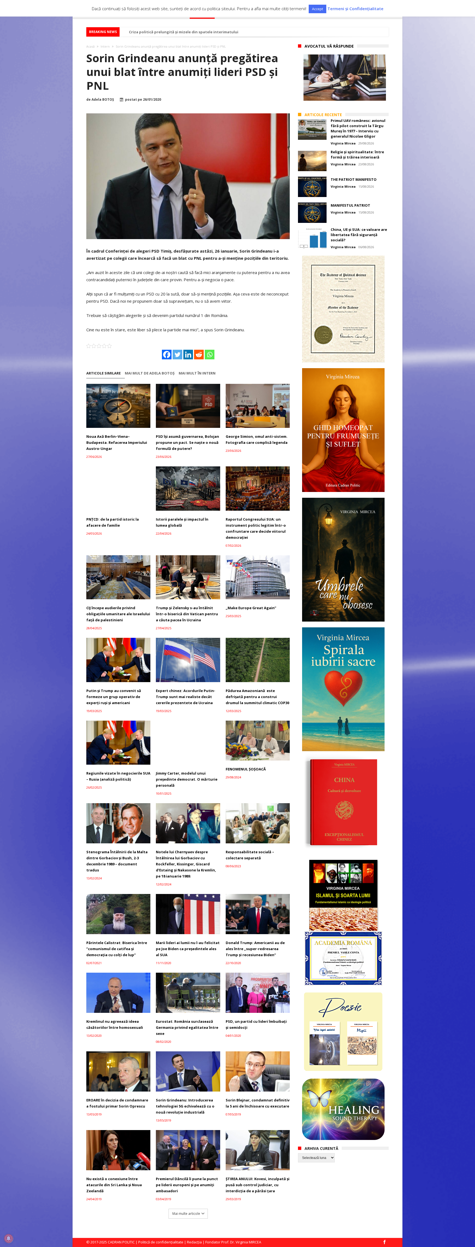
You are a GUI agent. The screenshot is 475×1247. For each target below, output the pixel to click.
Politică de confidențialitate (160, 1242)
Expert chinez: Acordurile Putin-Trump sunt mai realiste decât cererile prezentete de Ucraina (185, 696)
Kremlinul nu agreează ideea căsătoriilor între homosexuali (114, 1024)
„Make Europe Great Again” (251, 607)
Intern (105, 46)
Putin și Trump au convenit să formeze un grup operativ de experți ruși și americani (113, 696)
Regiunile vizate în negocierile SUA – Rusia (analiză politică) (118, 776)
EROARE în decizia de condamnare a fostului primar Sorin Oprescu (117, 1103)
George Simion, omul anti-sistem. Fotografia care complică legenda (257, 439)
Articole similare (103, 373)
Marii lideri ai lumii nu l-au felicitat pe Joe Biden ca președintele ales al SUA (188, 948)
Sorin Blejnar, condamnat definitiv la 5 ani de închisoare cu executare (257, 1103)
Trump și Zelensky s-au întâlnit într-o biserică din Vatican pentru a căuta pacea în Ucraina (187, 613)
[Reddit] (199, 354)
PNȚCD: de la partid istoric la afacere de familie (112, 522)
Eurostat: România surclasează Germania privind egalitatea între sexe (187, 1027)
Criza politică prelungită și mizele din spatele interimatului (183, 31)
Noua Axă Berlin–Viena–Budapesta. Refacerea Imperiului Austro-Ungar (116, 442)
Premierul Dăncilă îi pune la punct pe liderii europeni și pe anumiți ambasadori (187, 1184)
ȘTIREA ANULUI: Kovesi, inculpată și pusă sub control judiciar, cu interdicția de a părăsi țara (257, 1184)
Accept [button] (317, 8)
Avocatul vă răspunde (329, 46)
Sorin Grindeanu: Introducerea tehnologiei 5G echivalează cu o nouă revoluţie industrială (185, 1106)
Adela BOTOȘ (103, 99)
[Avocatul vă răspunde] (344, 77)
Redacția (194, 1242)
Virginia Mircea (343, 143)
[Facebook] (167, 354)
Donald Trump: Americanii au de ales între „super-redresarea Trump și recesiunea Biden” (255, 948)
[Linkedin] (188, 354)
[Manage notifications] (8, 1238)
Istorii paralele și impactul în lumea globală (182, 522)
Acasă (90, 46)
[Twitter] (177, 354)
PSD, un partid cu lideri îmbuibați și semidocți (256, 1024)
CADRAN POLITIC (121, 1242)
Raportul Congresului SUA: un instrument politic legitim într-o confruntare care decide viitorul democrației (256, 528)
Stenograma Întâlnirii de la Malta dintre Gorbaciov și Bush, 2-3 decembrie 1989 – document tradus (117, 861)
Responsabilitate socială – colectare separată (250, 854)
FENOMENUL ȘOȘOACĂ (246, 769)
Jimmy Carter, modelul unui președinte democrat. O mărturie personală (186, 779)
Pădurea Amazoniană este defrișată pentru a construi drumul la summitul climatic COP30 (257, 696)
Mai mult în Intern (197, 373)
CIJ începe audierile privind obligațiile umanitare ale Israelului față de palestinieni (118, 613)
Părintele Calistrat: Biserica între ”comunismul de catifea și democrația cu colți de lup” (116, 948)
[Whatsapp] (209, 354)
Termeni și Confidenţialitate (355, 8)
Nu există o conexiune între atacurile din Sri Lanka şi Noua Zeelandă (114, 1184)
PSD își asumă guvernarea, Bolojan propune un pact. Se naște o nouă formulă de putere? (187, 442)
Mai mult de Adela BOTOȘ (150, 373)
